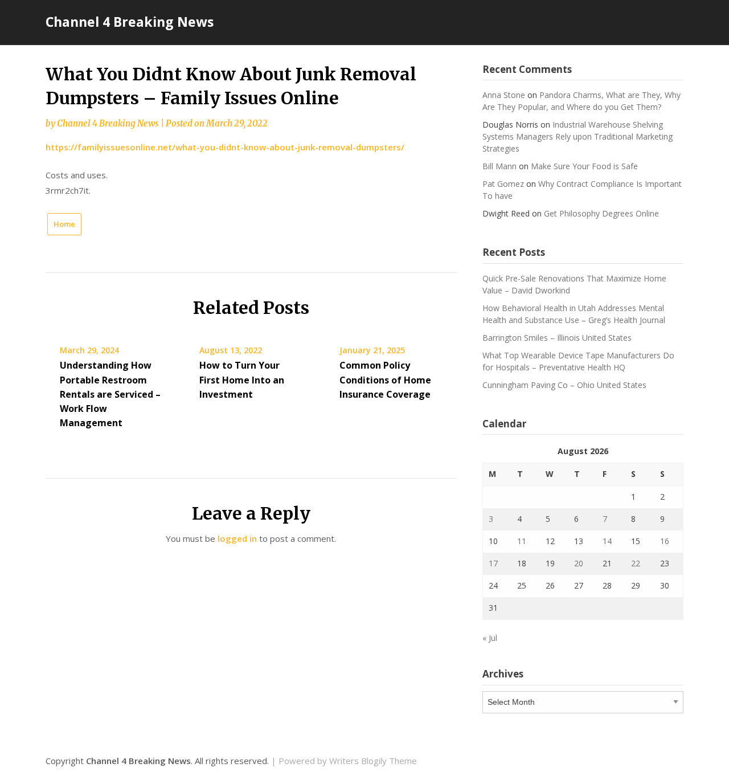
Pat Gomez (503, 183)
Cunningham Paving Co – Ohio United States (564, 384)
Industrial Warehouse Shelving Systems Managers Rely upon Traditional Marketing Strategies (577, 136)
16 (664, 541)
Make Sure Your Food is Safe (584, 166)
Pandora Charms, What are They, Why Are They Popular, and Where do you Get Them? (581, 100)
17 (493, 563)
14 (607, 541)
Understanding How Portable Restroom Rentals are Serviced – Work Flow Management (110, 394)
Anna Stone (503, 94)
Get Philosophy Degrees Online (601, 213)
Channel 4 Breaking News (130, 22)
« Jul (489, 637)
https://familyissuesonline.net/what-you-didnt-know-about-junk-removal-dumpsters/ (225, 147)
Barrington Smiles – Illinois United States (557, 337)
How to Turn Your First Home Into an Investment (241, 379)
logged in (237, 538)
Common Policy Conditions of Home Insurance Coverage (385, 379)
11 (521, 541)
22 (635, 563)
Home (64, 224)
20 (578, 563)
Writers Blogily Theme (373, 760)
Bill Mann (499, 166)
